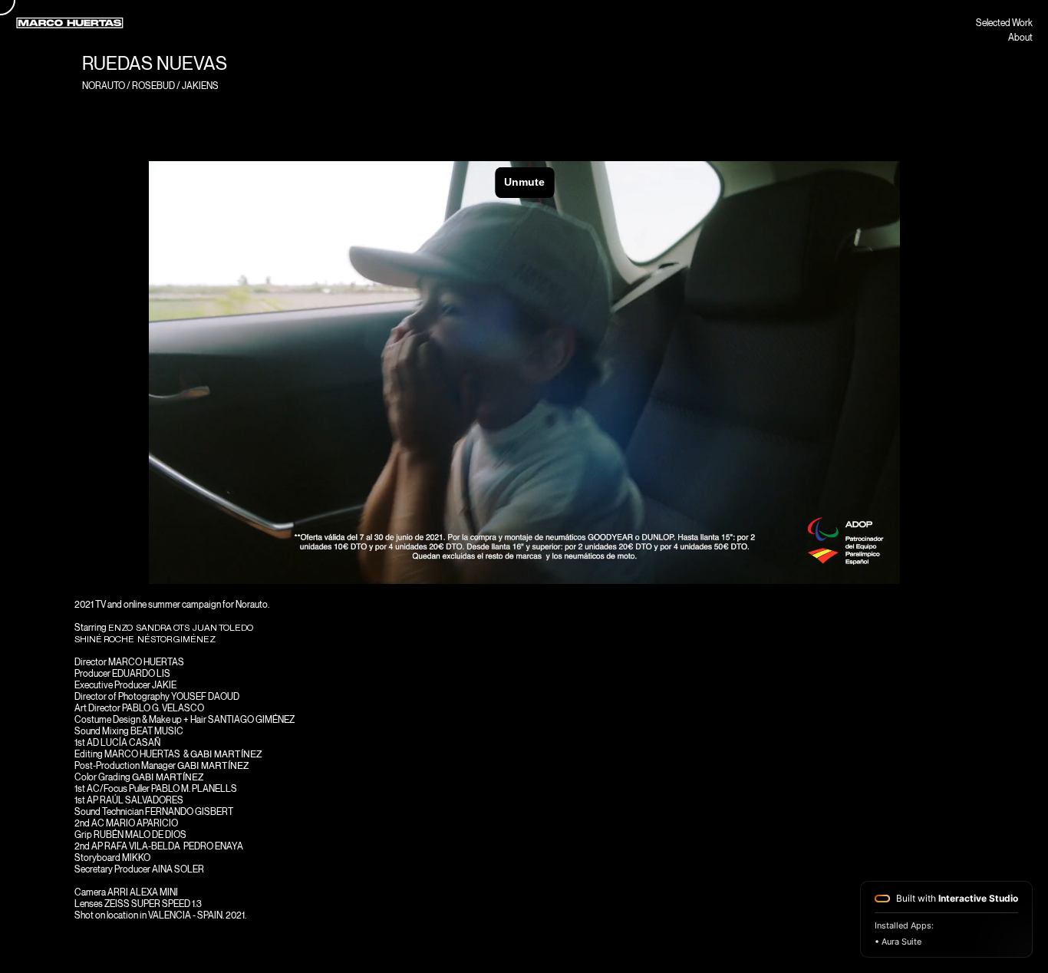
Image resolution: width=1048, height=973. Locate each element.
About (1020, 37)
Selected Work (1004, 22)
